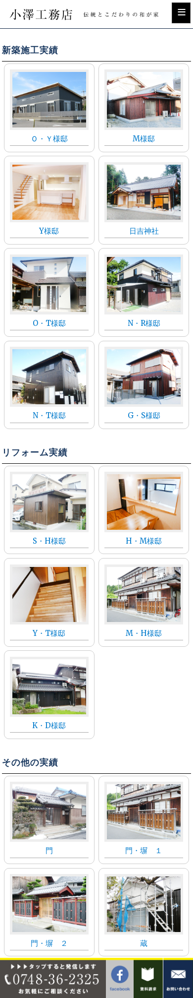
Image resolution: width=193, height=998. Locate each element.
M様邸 (144, 138)
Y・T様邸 (49, 633)
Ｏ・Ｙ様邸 (49, 138)
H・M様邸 (144, 541)
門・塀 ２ (49, 943)
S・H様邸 (49, 541)
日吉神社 (144, 231)
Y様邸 (49, 231)
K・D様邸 (49, 725)
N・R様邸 (144, 323)
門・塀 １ (143, 850)
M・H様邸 (144, 633)
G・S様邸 (144, 415)
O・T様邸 (49, 323)
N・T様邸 (49, 415)
